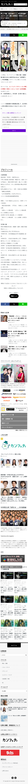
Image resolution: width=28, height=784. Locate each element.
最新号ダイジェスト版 (8, 415)
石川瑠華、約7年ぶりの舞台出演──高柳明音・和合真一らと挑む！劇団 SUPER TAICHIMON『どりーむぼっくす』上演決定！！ (17, 701)
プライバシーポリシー (7, 767)
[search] (26, 4)
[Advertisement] (14, 149)
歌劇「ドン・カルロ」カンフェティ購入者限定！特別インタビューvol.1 (7, 613)
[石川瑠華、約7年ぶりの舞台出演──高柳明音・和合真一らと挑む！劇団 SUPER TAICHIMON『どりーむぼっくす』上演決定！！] (4, 702)
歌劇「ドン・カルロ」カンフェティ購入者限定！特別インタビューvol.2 (7, 589)
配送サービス (5, 423)
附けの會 (15, 24)
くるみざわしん (19, 605)
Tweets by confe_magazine (7, 536)
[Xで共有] (14, 35)
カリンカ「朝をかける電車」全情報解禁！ (17, 715)
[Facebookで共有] (5, 35)
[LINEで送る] (22, 35)
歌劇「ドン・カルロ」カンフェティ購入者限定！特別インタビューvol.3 (20, 589)
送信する (14, 130)
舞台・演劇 (22, 607)
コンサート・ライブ (7, 675)
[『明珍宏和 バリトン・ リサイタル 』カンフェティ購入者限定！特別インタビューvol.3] (4, 318)
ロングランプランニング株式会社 (10, 763)
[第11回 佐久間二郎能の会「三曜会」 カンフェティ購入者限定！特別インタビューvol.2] (4, 333)
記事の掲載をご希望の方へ (7, 730)
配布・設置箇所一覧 (7, 419)
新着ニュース (4, 9)
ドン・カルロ (6, 585)
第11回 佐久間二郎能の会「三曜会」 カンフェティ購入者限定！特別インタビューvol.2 (17, 333)
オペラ (5, 583)
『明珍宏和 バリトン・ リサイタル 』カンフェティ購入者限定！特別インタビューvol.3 (17, 318)
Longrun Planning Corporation (18, 781)
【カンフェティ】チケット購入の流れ (11, 454)
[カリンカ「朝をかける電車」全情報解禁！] (4, 718)
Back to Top (14, 645)
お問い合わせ (5, 770)
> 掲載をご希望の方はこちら (21, 430)
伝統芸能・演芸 (6, 23)
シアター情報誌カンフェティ (16, 9)
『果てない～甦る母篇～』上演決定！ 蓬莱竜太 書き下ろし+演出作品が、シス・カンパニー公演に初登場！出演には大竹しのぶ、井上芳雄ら (14, 499)
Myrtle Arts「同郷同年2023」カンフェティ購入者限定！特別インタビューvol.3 (20, 612)
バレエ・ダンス (6, 667)
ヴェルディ (4, 582)
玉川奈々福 (9, 24)
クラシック (4, 671)
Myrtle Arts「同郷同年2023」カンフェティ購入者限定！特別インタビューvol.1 (7, 636)
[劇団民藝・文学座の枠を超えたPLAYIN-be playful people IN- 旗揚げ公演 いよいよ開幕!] (4, 710)
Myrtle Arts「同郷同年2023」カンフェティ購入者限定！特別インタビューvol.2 (20, 636)
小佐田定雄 (13, 23)
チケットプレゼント (7, 427)
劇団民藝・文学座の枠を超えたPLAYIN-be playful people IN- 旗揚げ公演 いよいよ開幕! (17, 709)
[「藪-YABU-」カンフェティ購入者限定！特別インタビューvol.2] (4, 349)
